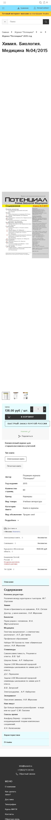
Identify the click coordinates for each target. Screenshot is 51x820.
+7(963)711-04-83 (26, 770)
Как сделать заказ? (10, 793)
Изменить (16, 532)
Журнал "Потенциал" (24, 32)
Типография (10, 804)
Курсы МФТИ (11, 809)
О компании (10, 786)
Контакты (9, 814)
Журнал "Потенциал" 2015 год (17, 36)
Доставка (9, 799)
